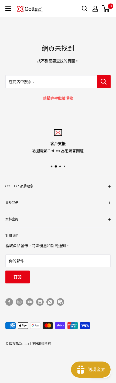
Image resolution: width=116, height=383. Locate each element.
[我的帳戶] (95, 9)
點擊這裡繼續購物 (58, 98)
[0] (106, 8)
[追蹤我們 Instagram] (19, 302)
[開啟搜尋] (85, 9)
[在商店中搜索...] (104, 81)
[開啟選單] (8, 8)
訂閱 (17, 277)
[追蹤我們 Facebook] (9, 302)
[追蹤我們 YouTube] (29, 302)
